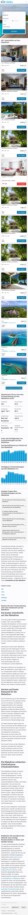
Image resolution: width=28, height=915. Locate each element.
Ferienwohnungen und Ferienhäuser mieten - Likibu (7, 1)
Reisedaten (5, 18)
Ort (3, 13)
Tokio (2, 592)
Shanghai (3, 600)
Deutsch (15, 907)
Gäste (4, 24)
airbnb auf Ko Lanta (15, 857)
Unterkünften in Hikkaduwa (11, 878)
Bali (2, 589)
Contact (15, 913)
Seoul (2, 594)
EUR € (23, 907)
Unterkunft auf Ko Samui (9, 870)
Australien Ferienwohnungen (10, 889)
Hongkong (4, 597)
